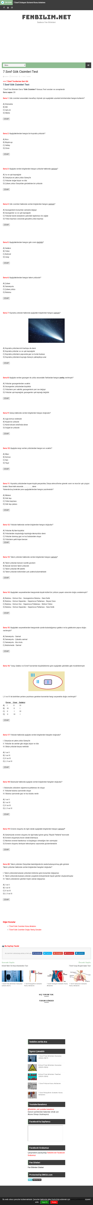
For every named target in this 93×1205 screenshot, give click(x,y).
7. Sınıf (23, 76)
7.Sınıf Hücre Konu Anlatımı (50, 1083)
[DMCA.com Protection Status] (35, 1180)
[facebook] (4, 7)
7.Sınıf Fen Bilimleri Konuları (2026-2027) (12, 985)
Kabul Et (45, 1202)
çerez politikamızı (77, 1199)
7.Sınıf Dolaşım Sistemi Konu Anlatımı (29, 2)
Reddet (54, 1202)
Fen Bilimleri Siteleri (36, 1167)
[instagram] (12, 7)
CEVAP (6, 119)
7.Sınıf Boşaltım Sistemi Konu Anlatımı (33, 985)
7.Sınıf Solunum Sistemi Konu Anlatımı (78, 985)
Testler (28, 76)
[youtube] (8, 7)
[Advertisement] (46, 43)
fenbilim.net (46, 17)
